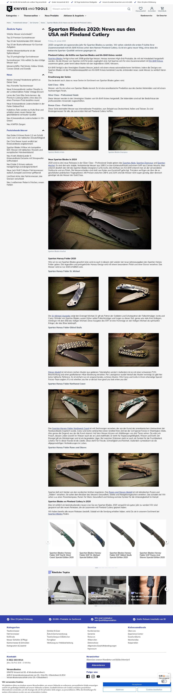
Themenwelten (31, 15)
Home (9, 23)
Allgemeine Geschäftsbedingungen (102, 646)
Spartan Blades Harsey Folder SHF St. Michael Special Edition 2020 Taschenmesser (90, 555)
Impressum (92, 649)
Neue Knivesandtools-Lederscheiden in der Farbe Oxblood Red (25, 105)
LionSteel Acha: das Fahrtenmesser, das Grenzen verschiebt (24, 177)
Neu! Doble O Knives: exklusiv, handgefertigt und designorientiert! (22, 165)
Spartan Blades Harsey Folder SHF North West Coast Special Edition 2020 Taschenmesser (62, 555)
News (43, 23)
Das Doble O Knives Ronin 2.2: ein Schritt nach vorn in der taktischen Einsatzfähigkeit (26, 136)
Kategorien (11, 15)
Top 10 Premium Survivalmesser (21, 37)
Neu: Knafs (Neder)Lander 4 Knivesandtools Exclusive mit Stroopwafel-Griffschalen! (25, 158)
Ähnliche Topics (14, 29)
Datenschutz (93, 643)
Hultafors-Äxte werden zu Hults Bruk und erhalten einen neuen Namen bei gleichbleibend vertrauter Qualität (25, 112)
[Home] (27, 8)
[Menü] (168, 674)
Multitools (11, 637)
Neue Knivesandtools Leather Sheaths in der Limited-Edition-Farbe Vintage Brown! (25, 90)
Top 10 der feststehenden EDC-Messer (24, 41)
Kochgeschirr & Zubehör (16, 646)
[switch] (164, 681)
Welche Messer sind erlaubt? (19, 34)
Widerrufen (92, 640)
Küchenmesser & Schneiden (18, 643)
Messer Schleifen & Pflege (17, 640)
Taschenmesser (13, 631)
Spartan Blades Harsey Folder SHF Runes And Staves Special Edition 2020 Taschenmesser (152, 555)
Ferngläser (51, 640)
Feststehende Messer (20, 23)
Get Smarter (34, 23)
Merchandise (133, 640)
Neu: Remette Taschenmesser (20, 86)
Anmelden (152, 11)
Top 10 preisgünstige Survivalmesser (23, 56)
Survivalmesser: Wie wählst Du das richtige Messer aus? (26, 61)
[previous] (52, 542)
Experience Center (135, 634)
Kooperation (133, 643)
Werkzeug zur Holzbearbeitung (60, 643)
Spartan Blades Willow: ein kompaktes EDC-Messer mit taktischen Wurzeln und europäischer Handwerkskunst (25, 150)
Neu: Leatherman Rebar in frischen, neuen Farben (25, 183)
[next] (162, 542)
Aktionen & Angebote (74, 15)
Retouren (91, 637)
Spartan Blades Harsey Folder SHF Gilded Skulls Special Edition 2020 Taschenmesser (121, 555)
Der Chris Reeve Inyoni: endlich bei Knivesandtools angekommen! (22, 142)
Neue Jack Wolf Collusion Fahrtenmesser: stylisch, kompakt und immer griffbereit (25, 171)
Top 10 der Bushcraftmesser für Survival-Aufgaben (25, 45)
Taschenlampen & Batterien (58, 637)
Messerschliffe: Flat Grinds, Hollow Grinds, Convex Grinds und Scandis (25, 67)
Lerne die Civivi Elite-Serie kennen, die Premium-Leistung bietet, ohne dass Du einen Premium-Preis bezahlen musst (24, 97)
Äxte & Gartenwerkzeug (57, 634)
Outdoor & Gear (53, 631)
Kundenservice (94, 631)
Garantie (91, 634)
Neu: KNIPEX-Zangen (16, 124)
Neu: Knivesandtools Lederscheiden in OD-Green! (25, 119)
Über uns (132, 631)
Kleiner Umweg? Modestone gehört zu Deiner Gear (23, 81)
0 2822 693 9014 (15, 660)
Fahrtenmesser (13, 634)
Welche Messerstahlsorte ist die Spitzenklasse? (21, 52)
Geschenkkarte (134, 637)
